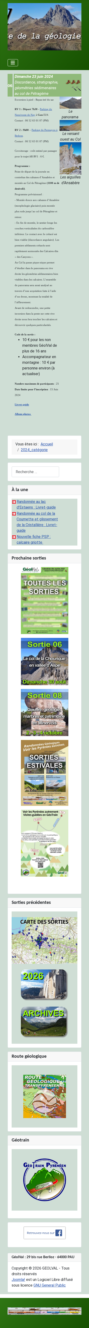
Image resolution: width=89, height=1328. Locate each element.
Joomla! (18, 1279)
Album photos (23, 414)
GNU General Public (49, 1285)
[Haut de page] (80, 1319)
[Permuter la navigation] (13, 62)
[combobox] (35, 471)
